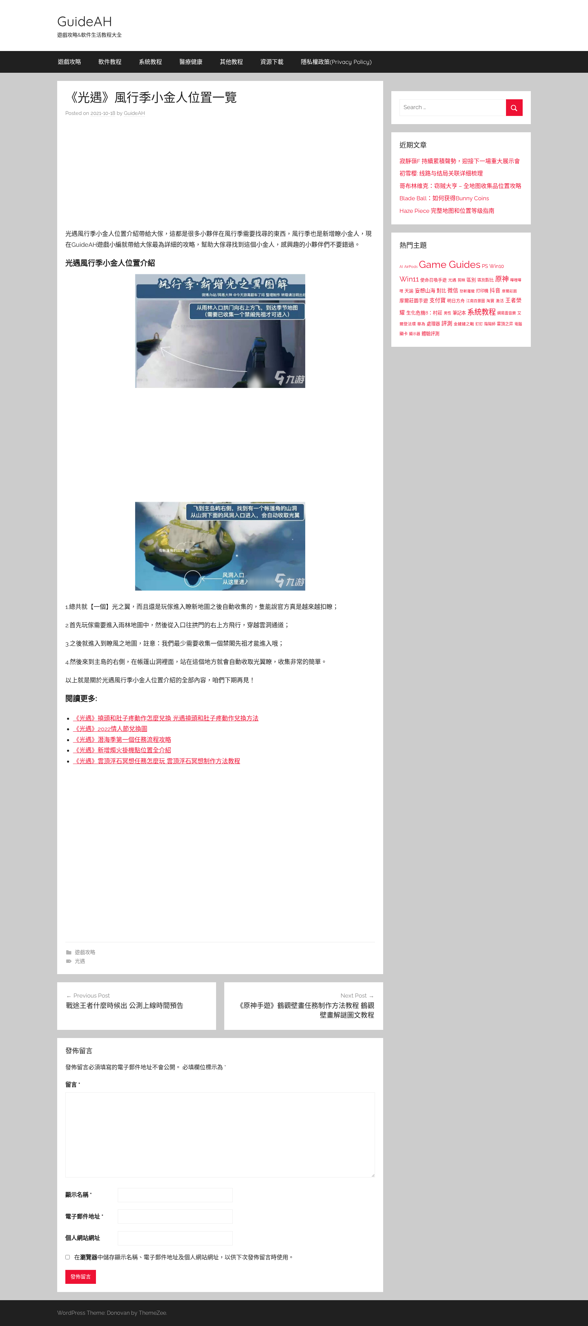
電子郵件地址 (84, 1216)
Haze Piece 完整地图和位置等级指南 (446, 210)
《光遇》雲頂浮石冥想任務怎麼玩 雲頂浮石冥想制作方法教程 (156, 761)
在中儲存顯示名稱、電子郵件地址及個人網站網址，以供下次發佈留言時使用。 (184, 1257)
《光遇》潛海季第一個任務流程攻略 (122, 739)
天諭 (409, 290)
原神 (502, 279)
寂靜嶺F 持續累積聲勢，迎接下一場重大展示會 (459, 161)
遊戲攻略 (69, 61)
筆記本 (459, 313)
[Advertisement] (220, 174)
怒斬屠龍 (467, 291)
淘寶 (490, 301)
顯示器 (414, 334)
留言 (72, 1084)
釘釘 (479, 324)
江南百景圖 (475, 301)
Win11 (409, 279)
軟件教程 (109, 61)
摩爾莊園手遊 (413, 300)
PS (485, 266)
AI (401, 266)
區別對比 (485, 280)
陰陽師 (489, 324)
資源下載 (271, 61)
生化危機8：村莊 (424, 313)
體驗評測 (430, 333)
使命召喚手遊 (433, 280)
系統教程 (150, 61)
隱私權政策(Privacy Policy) (336, 61)
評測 (446, 323)
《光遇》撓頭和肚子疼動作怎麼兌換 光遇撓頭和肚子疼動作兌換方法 (166, 718)
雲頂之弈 (505, 324)
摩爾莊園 (509, 291)
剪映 (461, 280)
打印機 (482, 290)
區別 (471, 280)
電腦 (518, 324)
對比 (441, 290)
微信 (452, 290)
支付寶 (437, 300)
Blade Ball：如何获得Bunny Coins (444, 198)
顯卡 (403, 333)
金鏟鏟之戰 (464, 324)
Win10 (496, 266)
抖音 (495, 290)
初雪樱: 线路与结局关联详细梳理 (441, 173)
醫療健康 (190, 61)
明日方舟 (456, 300)
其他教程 (231, 61)
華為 (421, 324)
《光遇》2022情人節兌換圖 (110, 728)
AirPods (411, 267)
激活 (500, 301)
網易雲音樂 (506, 313)
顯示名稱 (78, 1194)
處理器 (433, 323)
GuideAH (84, 21)
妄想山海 (425, 291)
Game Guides (449, 264)
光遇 (80, 961)
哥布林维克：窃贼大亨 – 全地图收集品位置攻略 (460, 186)
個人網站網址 (82, 1238)
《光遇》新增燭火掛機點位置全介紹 (122, 750)
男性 (447, 313)
